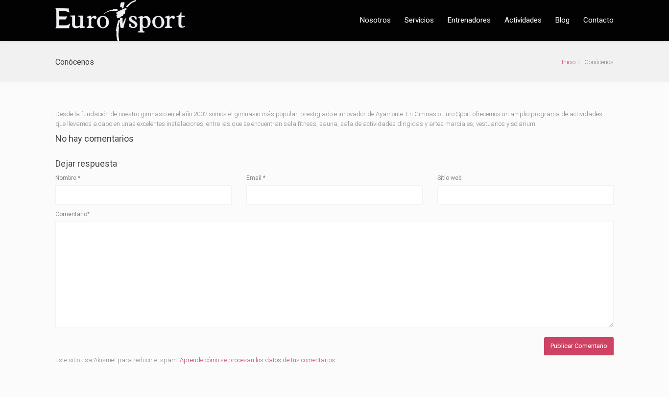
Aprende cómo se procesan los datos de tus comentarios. (258, 360)
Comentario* (72, 214)
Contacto (598, 20)
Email (255, 177)
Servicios (419, 20)
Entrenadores (469, 20)
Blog (562, 20)
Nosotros (375, 20)
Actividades (523, 20)
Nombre (67, 177)
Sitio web (449, 177)
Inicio (568, 62)
